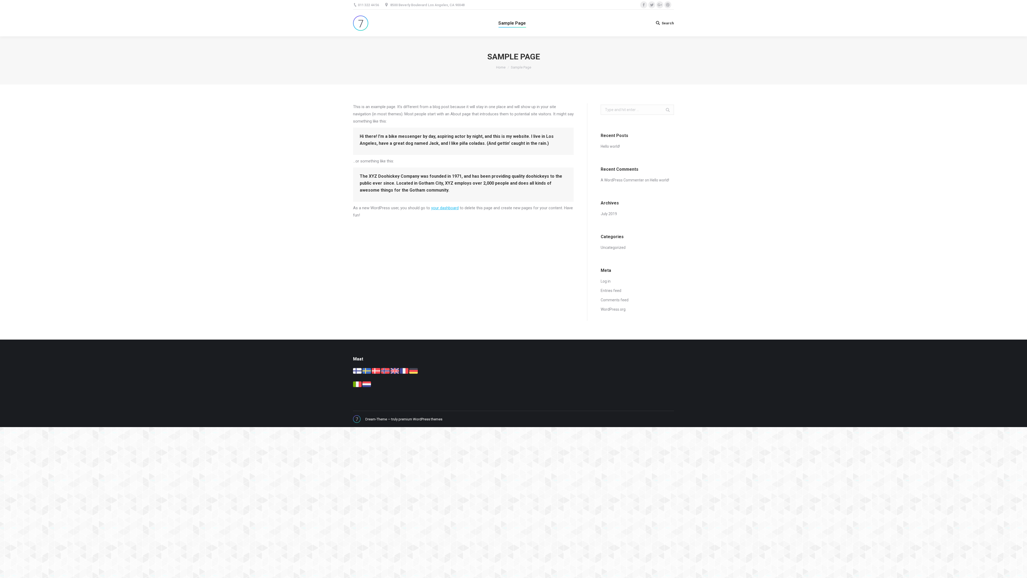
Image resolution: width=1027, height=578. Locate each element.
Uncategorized (613, 247)
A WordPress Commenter (622, 180)
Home (500, 67)
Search (668, 23)
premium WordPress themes (420, 419)
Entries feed (611, 290)
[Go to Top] (1018, 569)
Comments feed (615, 300)
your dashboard (445, 208)
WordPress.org (613, 309)
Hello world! (610, 146)
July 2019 (609, 214)
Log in (606, 281)
